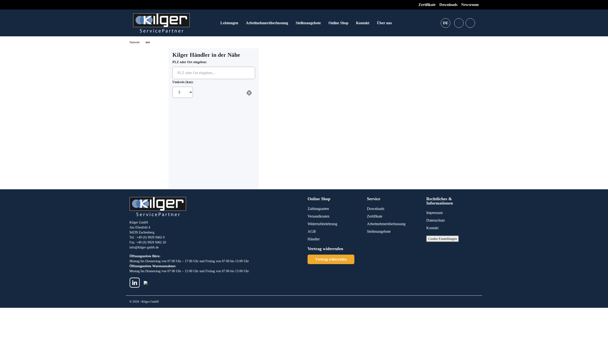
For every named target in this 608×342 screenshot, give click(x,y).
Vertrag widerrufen (331, 259)
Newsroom (470, 5)
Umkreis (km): (183, 82)
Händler (314, 239)
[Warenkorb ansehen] (470, 23)
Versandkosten (318, 216)
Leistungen (229, 23)
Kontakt (362, 23)
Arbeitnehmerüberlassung (267, 23)
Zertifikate (427, 5)
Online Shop (338, 23)
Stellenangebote (308, 23)
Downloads (448, 5)
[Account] (459, 23)
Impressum (434, 213)
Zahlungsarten (318, 209)
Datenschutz (435, 220)
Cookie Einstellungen (442, 239)
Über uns (384, 23)
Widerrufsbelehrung (322, 224)
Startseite (134, 42)
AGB (312, 231)
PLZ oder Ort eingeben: (189, 62)
